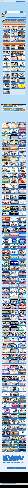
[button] (22, 14)
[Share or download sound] (21, 22)
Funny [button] (13, 122)
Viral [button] (9, 122)
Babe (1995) (9, 17)
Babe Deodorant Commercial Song (6, 22)
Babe (7, 17)
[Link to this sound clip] (24, 22)
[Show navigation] (26, 1)
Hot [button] (19, 122)
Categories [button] (23, 122)
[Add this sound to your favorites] (25, 22)
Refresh (8, 20)
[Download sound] (23, 22)
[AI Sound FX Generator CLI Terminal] (8, 483)
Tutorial (4, 20)
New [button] (16, 122)
